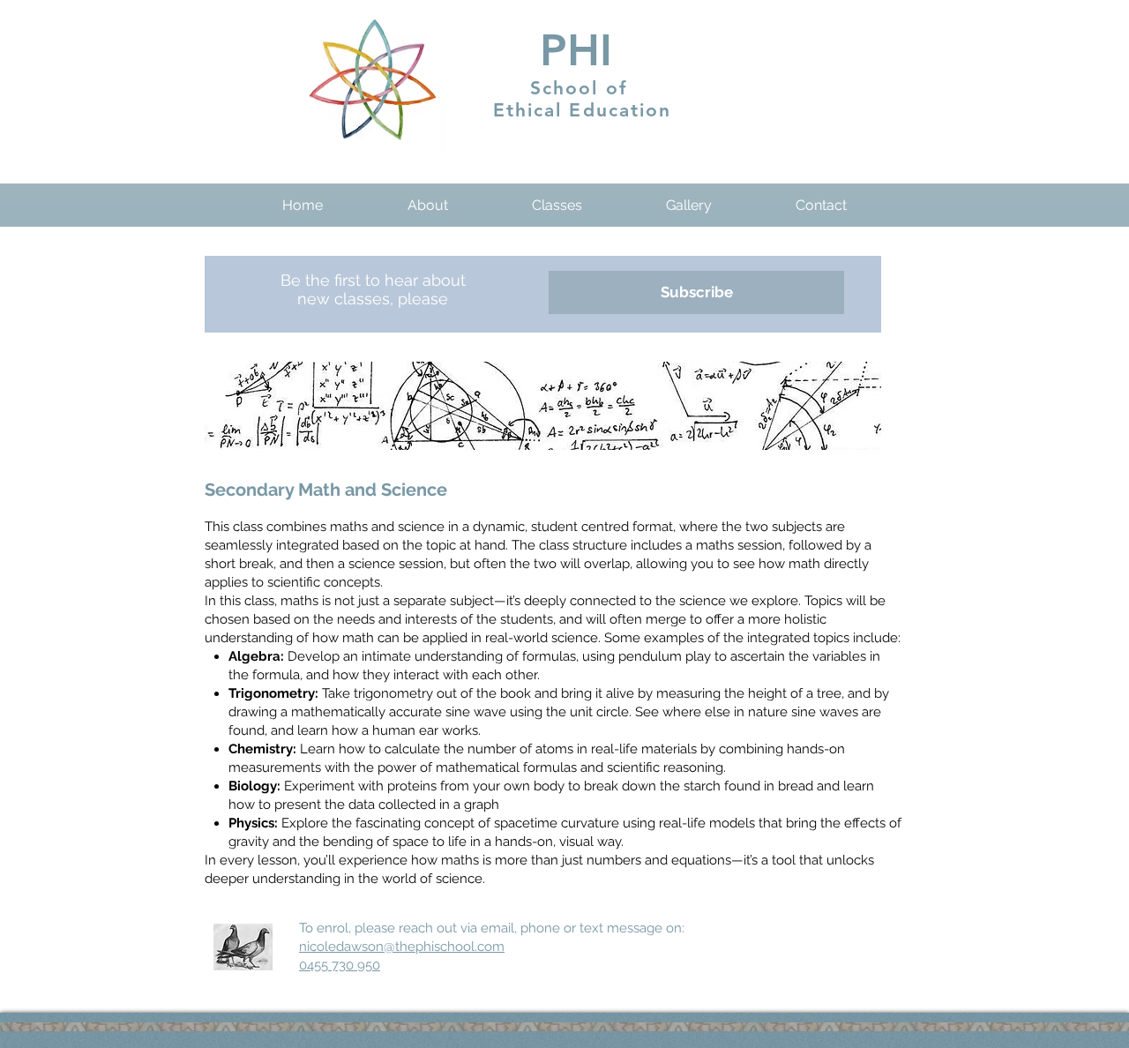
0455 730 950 (339, 965)
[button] (427, 205)
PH (570, 50)
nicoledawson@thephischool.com (402, 946)
